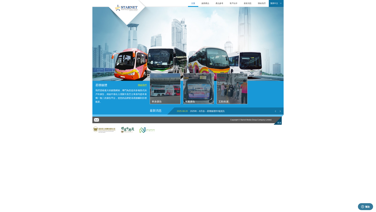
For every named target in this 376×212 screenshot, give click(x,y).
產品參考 (219, 3)
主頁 (193, 3)
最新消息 (247, 3)
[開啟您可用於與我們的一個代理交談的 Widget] (365, 207)
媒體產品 (205, 3)
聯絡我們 (262, 3)
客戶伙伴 (233, 3)
